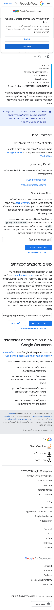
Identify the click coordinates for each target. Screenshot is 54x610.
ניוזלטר (49, 538)
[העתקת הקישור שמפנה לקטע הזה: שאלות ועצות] (29, 135)
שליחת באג (16, 323)
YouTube (47, 547)
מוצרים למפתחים (44, 480)
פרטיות (41, 596)
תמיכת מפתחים (45, 490)
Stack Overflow (22, 203)
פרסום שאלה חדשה (36, 252)
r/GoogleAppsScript (36, 179)
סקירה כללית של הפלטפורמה (39, 476)
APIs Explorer (46, 521)
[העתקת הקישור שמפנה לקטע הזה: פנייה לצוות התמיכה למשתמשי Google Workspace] (18, 345)
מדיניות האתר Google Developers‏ (18, 419)
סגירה (27, 39)
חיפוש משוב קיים (40, 323)
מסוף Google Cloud (43, 516)
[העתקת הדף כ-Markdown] (39, 56)
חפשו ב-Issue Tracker (23, 275)
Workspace (34, 4)
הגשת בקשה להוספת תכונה (32, 328)
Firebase (48, 575)
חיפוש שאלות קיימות (38, 247)
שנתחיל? (27, 46)
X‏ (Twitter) (47, 543)
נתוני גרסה (47, 485)
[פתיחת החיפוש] (16, 3)
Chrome (48, 570)
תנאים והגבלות (45, 494)
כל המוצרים (47, 584)
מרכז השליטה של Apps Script (39, 512)
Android (48, 566)
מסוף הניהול (46, 507)
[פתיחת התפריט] (48, 3)
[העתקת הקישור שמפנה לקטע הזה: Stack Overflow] (28, 193)
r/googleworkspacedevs (33, 185)
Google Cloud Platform (41, 580)
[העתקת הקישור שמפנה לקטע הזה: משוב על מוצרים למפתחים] (8, 264)
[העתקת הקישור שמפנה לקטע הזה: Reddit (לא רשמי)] (27, 164)
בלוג (50, 533)
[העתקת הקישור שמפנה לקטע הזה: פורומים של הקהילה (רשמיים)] (11, 143)
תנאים (49, 596)
